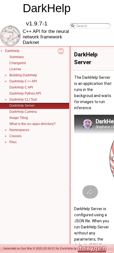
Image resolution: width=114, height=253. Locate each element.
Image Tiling (18, 118)
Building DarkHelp (23, 75)
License (15, 69)
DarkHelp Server (22, 106)
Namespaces (19, 130)
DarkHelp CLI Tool (23, 99)
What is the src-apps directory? (32, 124)
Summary (16, 57)
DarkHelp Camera (23, 112)
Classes (15, 136)
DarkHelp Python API (25, 93)
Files (13, 142)
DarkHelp (12, 51)
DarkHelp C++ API (23, 81)
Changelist (17, 63)
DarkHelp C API (21, 87)
